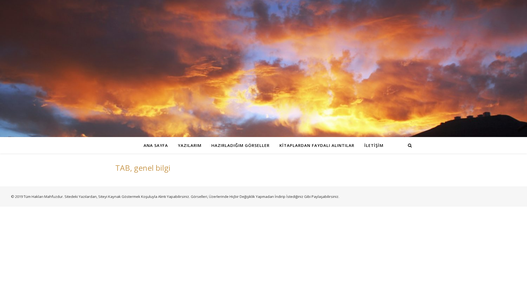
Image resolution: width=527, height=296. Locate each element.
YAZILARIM (189, 145)
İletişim (373, 145)
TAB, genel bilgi (142, 168)
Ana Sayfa (156, 145)
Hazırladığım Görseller (240, 145)
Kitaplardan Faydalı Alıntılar (316, 145)
